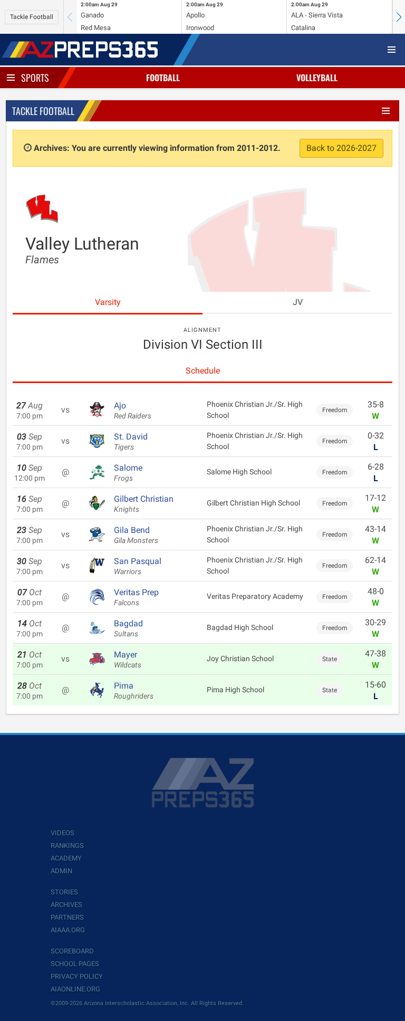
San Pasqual (137, 566)
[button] (398, 17)
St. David (131, 442)
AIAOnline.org (75, 989)
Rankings (67, 846)
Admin (61, 871)
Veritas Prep (136, 597)
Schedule (203, 371)
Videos (62, 833)
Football (163, 77)
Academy (66, 858)
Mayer (127, 660)
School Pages (75, 964)
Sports (35, 77)
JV (298, 302)
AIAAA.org (68, 930)
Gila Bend (136, 535)
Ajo (132, 410)
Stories (64, 892)
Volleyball (317, 77)
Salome (128, 473)
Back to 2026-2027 (341, 148)
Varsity (108, 302)
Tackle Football (31, 17)
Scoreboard (72, 951)
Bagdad (128, 628)
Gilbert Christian (143, 504)
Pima (133, 691)
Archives (66, 905)
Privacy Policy (77, 976)
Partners (67, 917)
